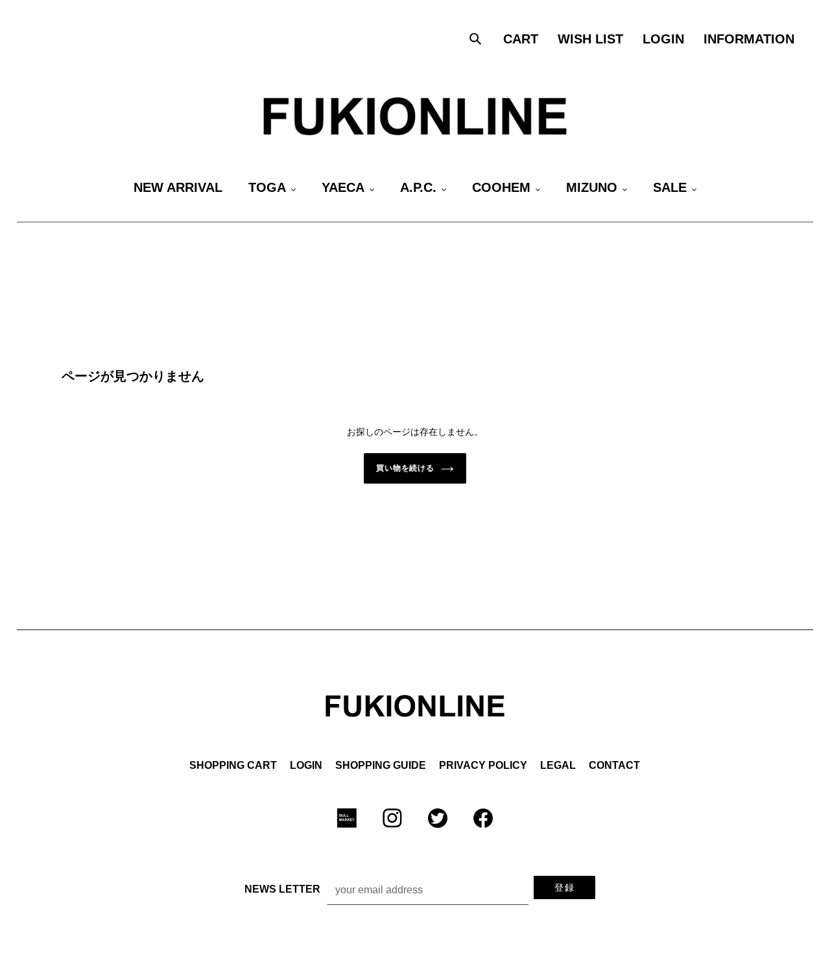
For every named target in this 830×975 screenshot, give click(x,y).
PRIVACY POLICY (483, 765)
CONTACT (614, 765)
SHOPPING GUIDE (380, 765)
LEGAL (558, 765)
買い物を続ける (405, 468)
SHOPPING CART (233, 765)
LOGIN (306, 765)
